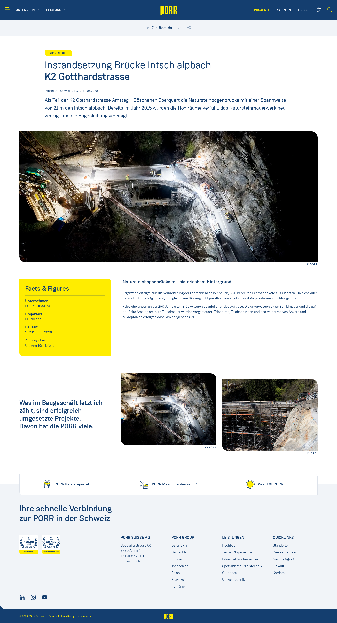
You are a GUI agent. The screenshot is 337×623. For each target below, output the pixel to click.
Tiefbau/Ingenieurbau (238, 552)
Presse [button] (304, 10)
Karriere (279, 573)
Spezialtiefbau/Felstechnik (242, 566)
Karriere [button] (284, 10)
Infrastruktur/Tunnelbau (240, 559)
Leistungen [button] (56, 10)
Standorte (280, 545)
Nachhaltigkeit (283, 559)
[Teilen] (189, 28)
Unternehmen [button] (28, 10)
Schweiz (177, 559)
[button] (7, 9)
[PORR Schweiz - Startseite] (168, 10)
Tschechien (179, 566)
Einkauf (278, 566)
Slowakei (178, 579)
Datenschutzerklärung (61, 616)
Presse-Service (284, 552)
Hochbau (229, 545)
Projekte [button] (262, 10)
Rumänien (179, 586)
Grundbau (229, 573)
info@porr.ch (130, 561)
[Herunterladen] (179, 28)
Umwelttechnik (233, 579)
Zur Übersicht (161, 28)
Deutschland (181, 552)
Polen (175, 573)
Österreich (179, 545)
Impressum (84, 616)
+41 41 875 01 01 (133, 556)
